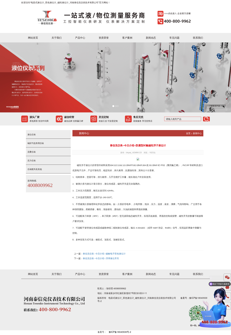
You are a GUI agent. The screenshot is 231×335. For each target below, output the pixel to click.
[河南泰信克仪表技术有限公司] (115, 77)
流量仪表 (32, 151)
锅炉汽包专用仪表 (36, 143)
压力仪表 (32, 160)
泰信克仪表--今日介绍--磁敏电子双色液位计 (104, 253)
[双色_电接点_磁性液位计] (114, 17)
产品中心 (80, 37)
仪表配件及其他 (35, 169)
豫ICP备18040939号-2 (120, 331)
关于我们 (57, 37)
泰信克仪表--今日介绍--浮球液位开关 (101, 258)
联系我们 (198, 37)
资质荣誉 (104, 37)
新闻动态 (151, 37)
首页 (188, 133)
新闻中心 (197, 133)
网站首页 (33, 37)
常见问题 (174, 37)
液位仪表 (32, 134)
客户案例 (127, 37)
